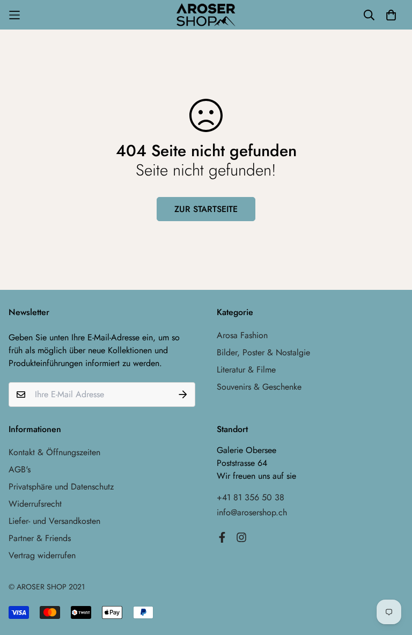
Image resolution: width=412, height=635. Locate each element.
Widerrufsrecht (35, 504)
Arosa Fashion (242, 335)
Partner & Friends (40, 538)
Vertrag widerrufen (42, 555)
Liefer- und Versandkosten (54, 521)
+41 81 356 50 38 (250, 497)
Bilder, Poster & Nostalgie (263, 352)
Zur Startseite (206, 209)
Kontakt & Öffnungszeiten (54, 452)
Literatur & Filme (246, 369)
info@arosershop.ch (252, 512)
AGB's (20, 469)
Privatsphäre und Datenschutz (61, 486)
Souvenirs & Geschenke (259, 387)
